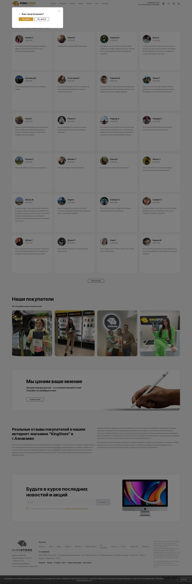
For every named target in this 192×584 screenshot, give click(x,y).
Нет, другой (41, 19)
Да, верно (26, 19)
